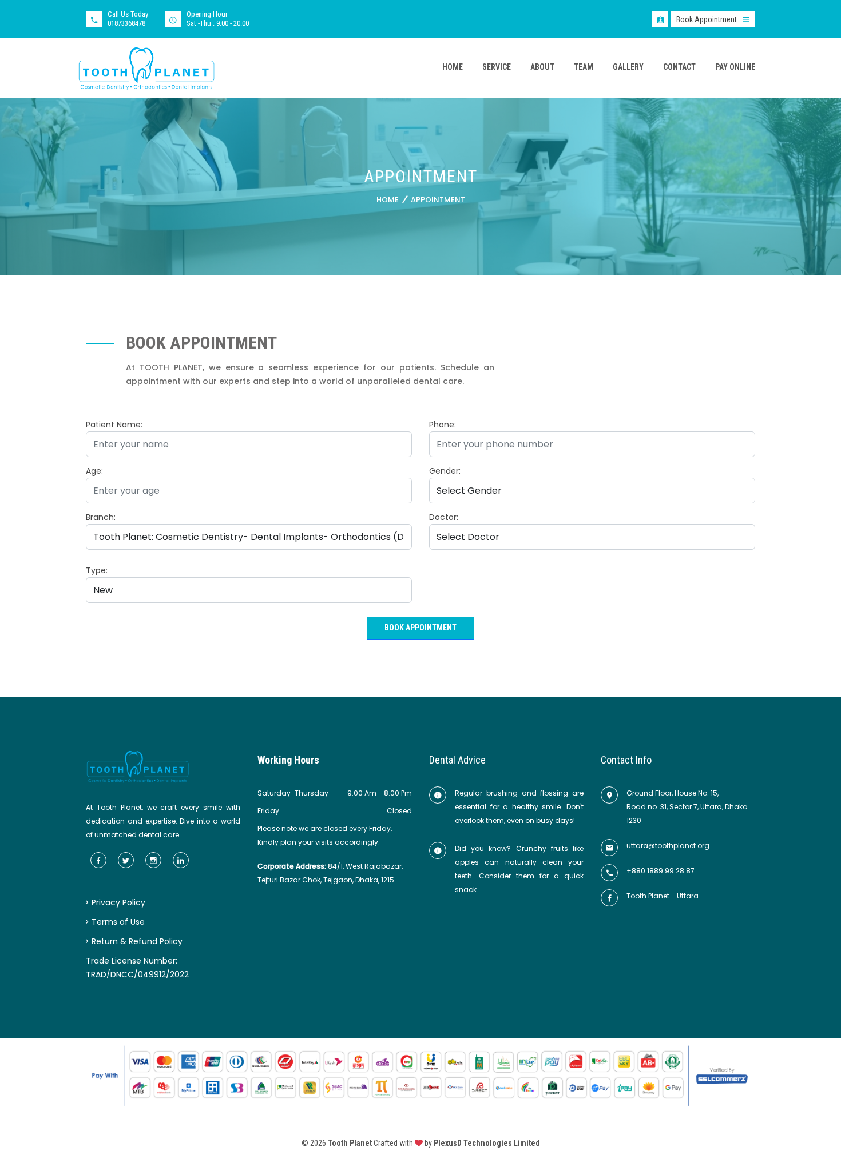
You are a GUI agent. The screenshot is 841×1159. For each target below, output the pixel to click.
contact (679, 66)
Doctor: (443, 517)
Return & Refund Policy (136, 941)
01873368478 (126, 23)
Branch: (101, 517)
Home (387, 199)
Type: (97, 570)
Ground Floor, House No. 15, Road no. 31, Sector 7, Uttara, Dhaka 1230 (687, 806)
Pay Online (735, 66)
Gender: (445, 471)
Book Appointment (420, 627)
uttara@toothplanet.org (667, 845)
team (583, 66)
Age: (94, 471)
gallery (628, 66)
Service (496, 66)
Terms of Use (117, 922)
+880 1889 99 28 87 (660, 871)
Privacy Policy (117, 902)
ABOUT (542, 66)
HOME (452, 66)
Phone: (442, 424)
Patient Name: (114, 424)
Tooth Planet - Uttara (662, 896)
